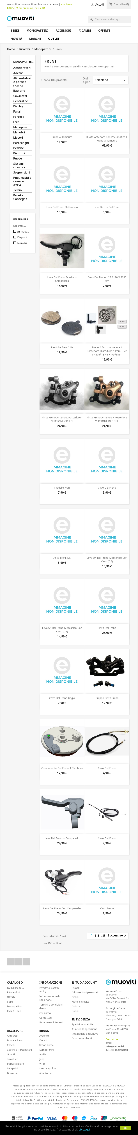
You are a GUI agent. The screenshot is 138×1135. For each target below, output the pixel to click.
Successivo (117, 936)
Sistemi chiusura (19, 165)
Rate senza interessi (51, 1022)
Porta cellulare (15, 1063)
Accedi (75, 987)
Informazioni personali (85, 992)
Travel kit (12, 1059)
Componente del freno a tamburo (62, 768)
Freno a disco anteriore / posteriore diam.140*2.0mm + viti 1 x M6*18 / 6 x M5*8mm (107, 351)
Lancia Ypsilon (47, 1068)
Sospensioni (21, 172)
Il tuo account (84, 982)
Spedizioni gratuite (82, 1024)
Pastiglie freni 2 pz (62, 347)
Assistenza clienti (82, 1038)
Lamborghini (46, 1049)
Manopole (20, 127)
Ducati (43, 1040)
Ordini (75, 997)
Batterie (19, 91)
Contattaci (45, 1017)
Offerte (11, 997)
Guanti (11, 1054)
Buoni (75, 1011)
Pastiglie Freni (62, 487)
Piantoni (19, 153)
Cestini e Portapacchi (19, 1049)
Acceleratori (22, 68)
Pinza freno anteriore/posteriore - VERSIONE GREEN (62, 419)
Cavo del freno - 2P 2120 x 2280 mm (107, 278)
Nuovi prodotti (15, 987)
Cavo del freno (107, 487)
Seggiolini (12, 1068)
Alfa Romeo (46, 1073)
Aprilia (42, 1054)
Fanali (17, 111)
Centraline (20, 101)
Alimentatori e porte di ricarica (22, 81)
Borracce (12, 1073)
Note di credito (80, 1001)
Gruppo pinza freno (107, 698)
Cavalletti (20, 96)
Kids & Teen (14, 1011)
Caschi (11, 1045)
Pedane (18, 148)
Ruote (17, 158)
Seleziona (110, 80)
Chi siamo (45, 1013)
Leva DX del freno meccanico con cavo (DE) (107, 559)
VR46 (42, 1063)
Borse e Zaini (14, 1040)
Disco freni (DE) (62, 557)
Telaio (17, 190)
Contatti (54, 4)
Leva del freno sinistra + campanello (62, 278)
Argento (44, 1035)
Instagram (26, 961)
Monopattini (23, 61)
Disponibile (23, 237)
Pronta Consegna (20, 197)
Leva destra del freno (107, 207)
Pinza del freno (107, 628)
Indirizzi (76, 1006)
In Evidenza (81, 1019)
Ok (125, 1128)
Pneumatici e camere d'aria (22, 181)
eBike (10, 1001)
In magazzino (23, 231)
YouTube (18, 961)
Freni (16, 122)
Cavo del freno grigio (62, 698)
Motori (18, 138)
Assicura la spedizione (84, 1029)
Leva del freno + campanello (62, 838)
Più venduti (13, 992)
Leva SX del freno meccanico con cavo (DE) (62, 629)
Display (18, 106)
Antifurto (12, 1035)
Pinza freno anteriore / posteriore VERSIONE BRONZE (107, 419)
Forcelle (18, 117)
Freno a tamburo (62, 137)
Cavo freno (107, 908)
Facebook (11, 961)
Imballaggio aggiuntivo (85, 1033)
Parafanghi (21, 143)
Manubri (19, 132)
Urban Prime (46, 1045)
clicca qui (84, 1129)
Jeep (41, 1059)
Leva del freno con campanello (62, 908)
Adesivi (18, 73)
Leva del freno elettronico (62, 207)
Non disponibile (23, 243)
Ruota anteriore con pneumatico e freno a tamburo (107, 138)
